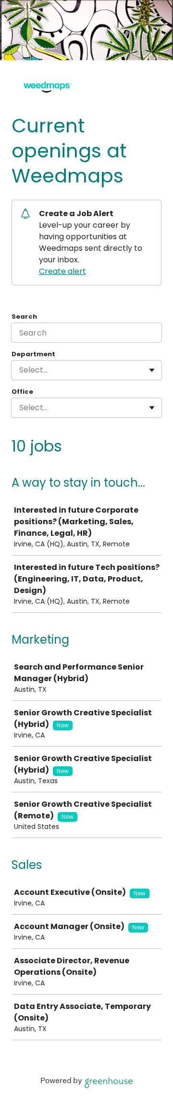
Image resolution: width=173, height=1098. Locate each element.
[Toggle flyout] (152, 370)
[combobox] (20, 370)
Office (22, 392)
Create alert (62, 271)
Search (24, 316)
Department (33, 354)
